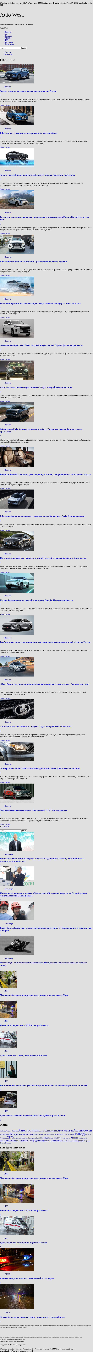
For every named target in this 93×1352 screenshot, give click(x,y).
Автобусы (41, 1131)
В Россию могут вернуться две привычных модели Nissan (28, 133)
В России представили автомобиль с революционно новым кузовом (33, 261)
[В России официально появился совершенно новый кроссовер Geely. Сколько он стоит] (17, 508)
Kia (1, 1131)
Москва (74, 1137)
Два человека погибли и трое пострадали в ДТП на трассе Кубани (32, 1115)
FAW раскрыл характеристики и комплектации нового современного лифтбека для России (45, 642)
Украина (8, 1143)
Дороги (18, 1138)
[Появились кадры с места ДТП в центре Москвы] (8, 1017)
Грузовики (3, 1138)
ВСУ (56, 1134)
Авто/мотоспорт (31, 1131)
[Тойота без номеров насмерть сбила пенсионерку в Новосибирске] (17, 1309)
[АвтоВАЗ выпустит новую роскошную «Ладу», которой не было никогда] (17, 379)
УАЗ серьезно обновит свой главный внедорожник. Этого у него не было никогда (40, 768)
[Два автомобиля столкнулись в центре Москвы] (8, 1047)
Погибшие (23, 1140)
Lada (4, 1131)
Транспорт (81, 1141)
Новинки (8, 36)
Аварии (15, 1131)
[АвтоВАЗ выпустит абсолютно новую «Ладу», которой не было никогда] (17, 718)
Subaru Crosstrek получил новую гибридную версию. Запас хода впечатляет (37, 175)
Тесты (75, 1141)
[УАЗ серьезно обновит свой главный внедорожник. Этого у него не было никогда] (17, 760)
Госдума (88, 1134)
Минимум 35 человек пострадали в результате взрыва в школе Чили (34, 995)
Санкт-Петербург (67, 1141)
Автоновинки (65, 1130)
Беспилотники (50, 1134)
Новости (8, 32)
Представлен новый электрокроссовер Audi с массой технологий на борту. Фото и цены (43, 558)
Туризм (88, 1141)
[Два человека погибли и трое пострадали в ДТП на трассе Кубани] (8, 1107)
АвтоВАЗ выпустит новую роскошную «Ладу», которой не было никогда (36, 387)
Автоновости (82, 1130)
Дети (14, 1138)
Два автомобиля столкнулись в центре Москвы (23, 1055)
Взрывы (60, 1134)
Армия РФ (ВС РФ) (40, 1134)
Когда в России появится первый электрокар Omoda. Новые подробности (36, 600)
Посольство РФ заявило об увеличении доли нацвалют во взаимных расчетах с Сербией (43, 1085)
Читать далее (5, 105)
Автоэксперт (28, 1134)
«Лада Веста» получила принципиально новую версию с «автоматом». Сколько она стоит (44, 684)
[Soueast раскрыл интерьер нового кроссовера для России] (17, 83)
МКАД (56, 1138)
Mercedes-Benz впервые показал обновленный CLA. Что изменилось (33, 810)
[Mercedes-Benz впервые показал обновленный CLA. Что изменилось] (17, 802)
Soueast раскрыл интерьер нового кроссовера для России (28, 91)
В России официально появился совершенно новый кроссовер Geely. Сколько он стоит (43, 516)
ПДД (16, 1141)
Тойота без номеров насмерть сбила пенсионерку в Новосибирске (32, 1317)
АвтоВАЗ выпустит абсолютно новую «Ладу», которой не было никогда (35, 726)
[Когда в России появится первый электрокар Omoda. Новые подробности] (17, 592)
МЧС (59, 1138)
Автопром (4, 1134)
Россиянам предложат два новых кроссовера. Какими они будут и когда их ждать (40, 303)
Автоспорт (9, 42)
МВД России (48, 1138)
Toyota (8, 1131)
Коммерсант (24, 1138)
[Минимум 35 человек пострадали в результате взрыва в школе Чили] (8, 987)
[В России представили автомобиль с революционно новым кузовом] (17, 253)
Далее (6, 826)
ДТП (6, 40)
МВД (41, 1138)
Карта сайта (9, 44)
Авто (7, 34)
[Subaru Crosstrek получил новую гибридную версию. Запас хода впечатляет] (17, 167)
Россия (46, 1141)
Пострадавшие (36, 1140)
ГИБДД (7, 38)
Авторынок (15, 1134)
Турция (2, 1143)
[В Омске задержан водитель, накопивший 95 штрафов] (17, 1270)
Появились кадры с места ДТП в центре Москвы (24, 1025)
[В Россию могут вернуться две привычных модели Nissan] (17, 125)
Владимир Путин (69, 1134)
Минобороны (66, 1138)
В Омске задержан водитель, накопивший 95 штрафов (27, 1278)
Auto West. (12, 15)
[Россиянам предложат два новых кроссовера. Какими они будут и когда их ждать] (17, 295)
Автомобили (51, 1131)
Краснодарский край (34, 1138)
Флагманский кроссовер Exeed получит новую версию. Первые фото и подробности (41, 345)
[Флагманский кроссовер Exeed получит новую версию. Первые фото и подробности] (17, 337)
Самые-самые (56, 1140)
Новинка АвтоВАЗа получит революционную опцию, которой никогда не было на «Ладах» (45, 474)
